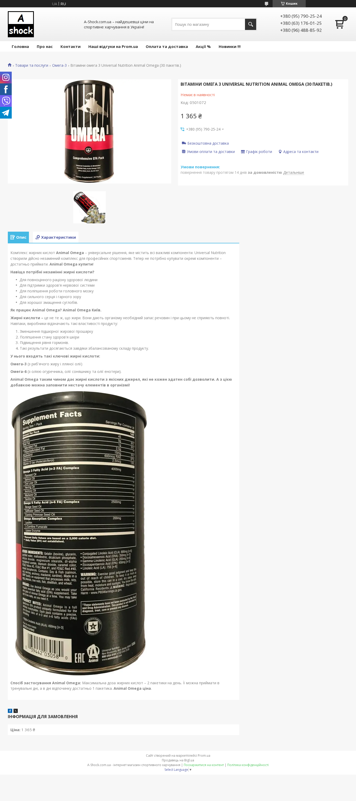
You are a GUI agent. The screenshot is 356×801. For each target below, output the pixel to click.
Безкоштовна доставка (208, 143)
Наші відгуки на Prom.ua (113, 46)
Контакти (70, 46)
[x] (16, 711)
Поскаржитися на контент (204, 765)
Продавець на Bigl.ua (178, 760)
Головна (20, 46)
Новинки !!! (230, 46)
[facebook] (10, 711)
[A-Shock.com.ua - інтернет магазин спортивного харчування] (21, 24)
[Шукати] (250, 24)
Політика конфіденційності (248, 765)
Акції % (203, 46)
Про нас (45, 46)
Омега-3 (59, 65)
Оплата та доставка (167, 46)
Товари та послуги (31, 65)
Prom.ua (204, 755)
